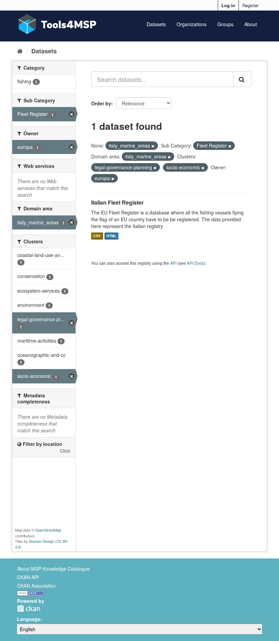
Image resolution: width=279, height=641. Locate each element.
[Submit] (242, 79)
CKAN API (28, 577)
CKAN (28, 608)
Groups (225, 24)
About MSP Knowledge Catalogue (53, 568)
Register (250, 5)
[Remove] (152, 146)
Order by (101, 103)
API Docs (195, 263)
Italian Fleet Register (117, 202)
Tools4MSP (69, 24)
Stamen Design (41, 541)
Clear (65, 450)
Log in (228, 5)
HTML (111, 236)
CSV (97, 236)
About (250, 24)
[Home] (20, 50)
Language (28, 619)
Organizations (192, 24)
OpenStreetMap (48, 530)
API (173, 263)
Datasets (156, 24)
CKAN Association (36, 585)
